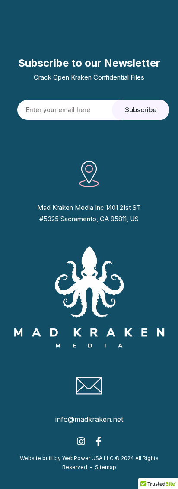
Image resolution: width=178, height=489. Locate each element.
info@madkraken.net (89, 419)
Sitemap (105, 467)
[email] (98, 443)
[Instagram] (81, 443)
